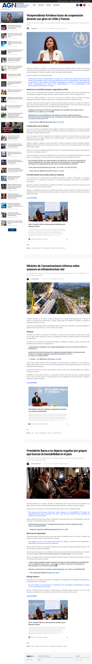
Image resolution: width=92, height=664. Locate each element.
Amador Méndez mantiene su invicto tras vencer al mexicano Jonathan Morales (14, 27)
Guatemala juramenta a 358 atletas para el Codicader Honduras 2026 (14, 178)
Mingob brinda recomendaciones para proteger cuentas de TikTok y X (15, 99)
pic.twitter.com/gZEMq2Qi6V (75, 569)
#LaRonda (47, 110)
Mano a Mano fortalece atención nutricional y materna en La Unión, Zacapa (15, 222)
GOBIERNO (52, 28)
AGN (44, 68)
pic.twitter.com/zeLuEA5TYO (38, 118)
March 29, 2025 (53, 573)
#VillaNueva (32, 349)
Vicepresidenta (46, 248)
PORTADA (57, 28)
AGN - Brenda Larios (36, 463)
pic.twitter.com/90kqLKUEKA (38, 356)
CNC (33, 646)
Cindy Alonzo (34, 28)
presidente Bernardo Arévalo (49, 505)
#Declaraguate (33, 566)
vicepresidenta (53, 68)
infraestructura (43, 432)
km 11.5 (50, 432)
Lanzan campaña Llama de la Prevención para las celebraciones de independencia (15, 161)
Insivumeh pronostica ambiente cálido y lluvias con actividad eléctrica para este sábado (15, 59)
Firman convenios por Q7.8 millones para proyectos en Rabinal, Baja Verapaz (14, 137)
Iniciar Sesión (87, 1)
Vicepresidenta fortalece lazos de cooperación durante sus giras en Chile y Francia (11, 17)
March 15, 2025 (56, 359)
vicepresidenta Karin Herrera (58, 248)
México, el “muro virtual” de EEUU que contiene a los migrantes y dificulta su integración (15, 67)
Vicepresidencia (63, 28)
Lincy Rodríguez (35, 278)
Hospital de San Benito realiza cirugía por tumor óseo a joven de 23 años (15, 43)
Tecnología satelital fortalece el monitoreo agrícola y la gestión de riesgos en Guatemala (15, 145)
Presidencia (66, 463)
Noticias (48, 5)
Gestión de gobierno (36, 248)
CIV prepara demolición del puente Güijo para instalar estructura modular (15, 51)
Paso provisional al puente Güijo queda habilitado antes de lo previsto (15, 83)
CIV (32, 432)
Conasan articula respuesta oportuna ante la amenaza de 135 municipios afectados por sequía (15, 170)
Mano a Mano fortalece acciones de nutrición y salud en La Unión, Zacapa (15, 35)
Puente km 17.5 (57, 432)
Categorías (56, 5)
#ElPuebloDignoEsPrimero (63, 354)
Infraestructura (60, 278)
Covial (36, 432)
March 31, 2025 (58, 122)
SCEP (65, 646)
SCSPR (39, 659)
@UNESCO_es (33, 111)
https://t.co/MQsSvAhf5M (37, 526)
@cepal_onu (44, 111)
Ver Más (12, 229)
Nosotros (41, 5)
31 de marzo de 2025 (43, 28)
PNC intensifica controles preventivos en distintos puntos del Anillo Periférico (15, 214)
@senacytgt (38, 167)
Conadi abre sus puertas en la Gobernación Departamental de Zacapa (15, 153)
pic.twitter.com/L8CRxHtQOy (67, 167)
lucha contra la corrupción (41, 646)
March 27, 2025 (58, 171)
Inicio (34, 5)
